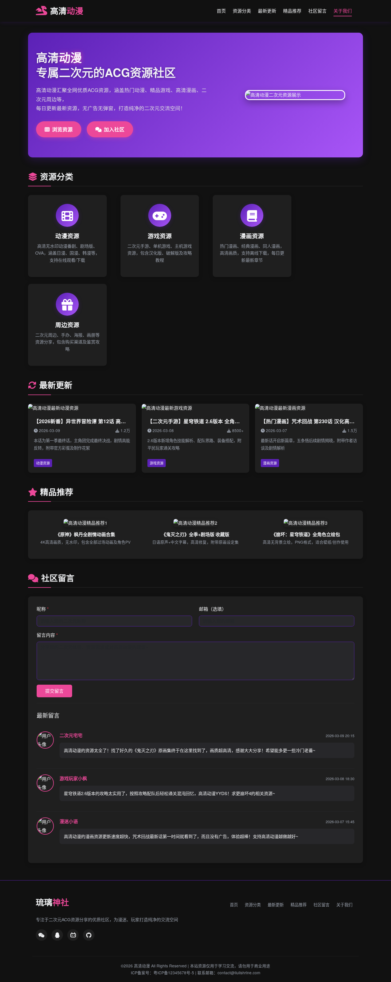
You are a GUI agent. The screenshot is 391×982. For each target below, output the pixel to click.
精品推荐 (292, 10)
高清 (66, 11)
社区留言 (317, 10)
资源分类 (242, 10)
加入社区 (114, 129)
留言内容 (47, 635)
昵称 (43, 609)
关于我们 (342, 10)
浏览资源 (62, 129)
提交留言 (54, 691)
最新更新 (267, 10)
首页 (221, 10)
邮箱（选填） (212, 609)
